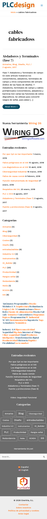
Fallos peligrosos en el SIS (15, 162)
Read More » (11, 107)
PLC (28, 64)
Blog (14, 64)
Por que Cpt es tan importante (17, 154)
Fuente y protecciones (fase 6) (18, 207)
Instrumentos (9, 258)
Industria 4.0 (9, 254)
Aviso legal (23, 513)
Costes (6, 240)
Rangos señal (9, 276)
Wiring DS (35, 123)
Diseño (21, 64)
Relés (5, 285)
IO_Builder (8, 263)
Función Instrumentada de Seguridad (20, 181)
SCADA (6, 290)
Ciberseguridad (10, 236)
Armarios (7, 64)
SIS (4, 295)
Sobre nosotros (23, 507)
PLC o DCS (8, 194)
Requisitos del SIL (11, 189)
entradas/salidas (10, 249)
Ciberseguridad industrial (15, 171)
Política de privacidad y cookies (23, 510)
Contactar (23, 504)
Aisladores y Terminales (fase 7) (21, 58)
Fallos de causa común (14, 176)
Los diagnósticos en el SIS (15, 167)
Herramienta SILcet (23, 449)
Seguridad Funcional (27, 397)
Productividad (9, 272)
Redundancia (9, 281)
